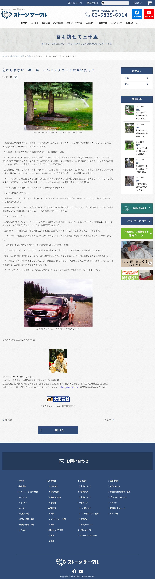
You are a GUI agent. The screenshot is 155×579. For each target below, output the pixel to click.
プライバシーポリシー (118, 497)
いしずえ (34, 23)
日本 (127, 78)
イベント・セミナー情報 (28, 492)
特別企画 (46, 23)
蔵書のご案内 (56, 497)
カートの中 (114, 514)
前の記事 (9, 419)
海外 (29, 56)
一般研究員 (84, 492)
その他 (22, 530)
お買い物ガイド (77, 3)
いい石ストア (86, 508)
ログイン (139, 3)
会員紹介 (83, 481)
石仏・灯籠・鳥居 (27, 519)
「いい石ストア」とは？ (90, 514)
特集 (52, 514)
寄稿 (52, 525)
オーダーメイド (87, 525)
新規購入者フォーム (117, 508)
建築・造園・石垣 (27, 525)
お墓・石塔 (24, 514)
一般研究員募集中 (139, 208)
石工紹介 (84, 519)
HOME (24, 23)
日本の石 (54, 486)
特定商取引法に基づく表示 (120, 492)
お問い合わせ (131, 23)
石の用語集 (55, 492)
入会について (86, 486)
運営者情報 (94, 3)
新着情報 (22, 486)
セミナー (23, 503)
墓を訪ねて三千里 (74, 23)
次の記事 (107, 419)
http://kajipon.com (69, 387)
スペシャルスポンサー (137, 221)
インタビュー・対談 (58, 519)
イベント (23, 497)
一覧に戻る (58, 430)
